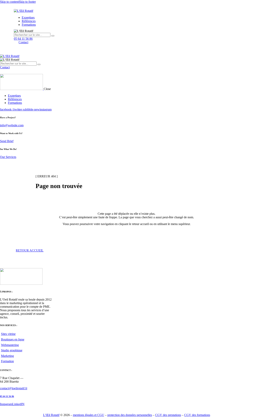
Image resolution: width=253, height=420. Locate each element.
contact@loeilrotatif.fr (13, 388)
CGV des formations (197, 415)
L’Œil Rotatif (51, 415)
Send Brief (6, 141)
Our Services (8, 157)
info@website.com (12, 125)
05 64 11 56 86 (7, 396)
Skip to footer (27, 1)
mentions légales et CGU (88, 415)
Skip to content (9, 1)
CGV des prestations (168, 415)
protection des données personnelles (129, 415)
